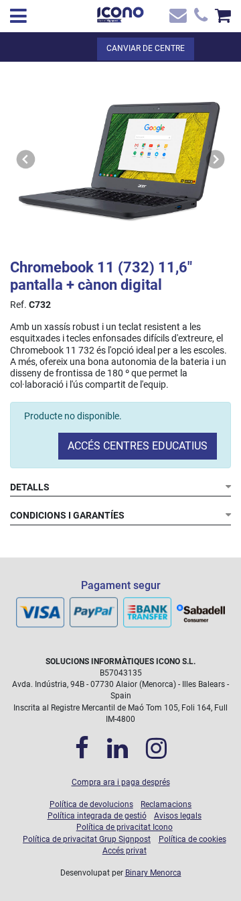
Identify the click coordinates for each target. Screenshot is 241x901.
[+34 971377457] (199, 18)
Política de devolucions (91, 804)
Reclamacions (166, 804)
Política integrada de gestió (97, 815)
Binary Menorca (153, 873)
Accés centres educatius (138, 445)
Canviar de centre (145, 48)
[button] (26, 159)
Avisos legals (178, 815)
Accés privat (124, 850)
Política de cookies (192, 839)
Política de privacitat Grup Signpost (87, 839)
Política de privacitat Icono (124, 827)
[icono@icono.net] (177, 18)
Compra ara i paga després (121, 782)
